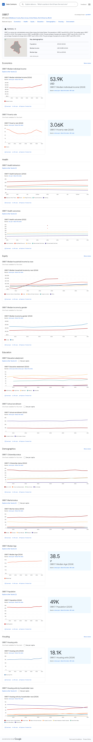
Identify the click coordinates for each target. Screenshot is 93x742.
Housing (60, 21)
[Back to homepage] (3, 4)
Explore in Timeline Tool (26, 106)
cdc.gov (10, 176)
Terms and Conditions (75, 739)
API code (16, 106)
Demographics (50, 21)
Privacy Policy (87, 739)
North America (42, 18)
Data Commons (11, 4)
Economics (17, 21)
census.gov (11, 79)
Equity (32, 21)
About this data (19, 79)
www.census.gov (34, 56)
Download (8, 106)
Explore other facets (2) (9, 72)
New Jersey (24, 18)
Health (26, 21)
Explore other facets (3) (9, 503)
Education (40, 21)
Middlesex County (15, 18)
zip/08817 (88, 14)
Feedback (83, 4)
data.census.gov (19, 368)
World (49, 18)
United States (33, 18)
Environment (70, 21)
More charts (87, 63)
